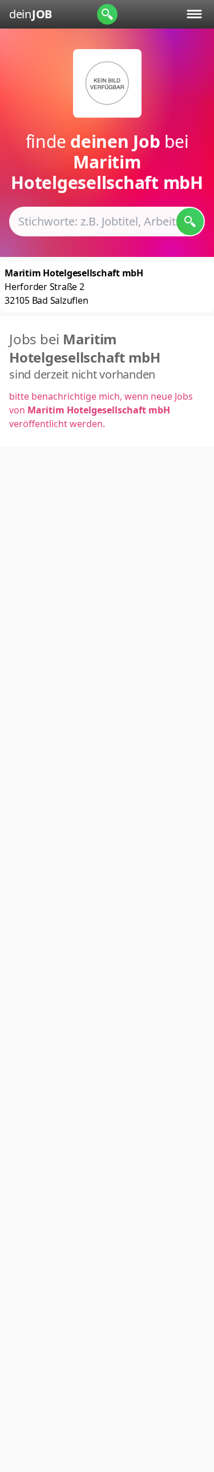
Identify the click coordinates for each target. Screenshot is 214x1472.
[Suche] (107, 14)
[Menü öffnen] (194, 14)
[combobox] (107, 221)
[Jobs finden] (190, 221)
